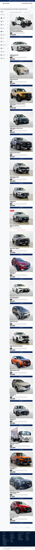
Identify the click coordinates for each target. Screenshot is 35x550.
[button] (32, 6)
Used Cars (12, 536)
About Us (27, 535)
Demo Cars (12, 535)
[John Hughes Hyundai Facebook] (32, 0)
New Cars (11, 534)
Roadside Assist (20, 538)
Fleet (11, 539)
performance (5, 538)
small (3, 536)
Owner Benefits (20, 539)
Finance (11, 538)
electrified (4, 535)
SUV (3, 534)
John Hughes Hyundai (27, 3)
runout (4, 537)
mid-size (4, 539)
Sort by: (26, 12)
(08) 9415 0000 (5, 6)
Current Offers (12, 537)
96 (25, 527)
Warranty (19, 537)
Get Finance (21, 36)
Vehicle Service (20, 534)
